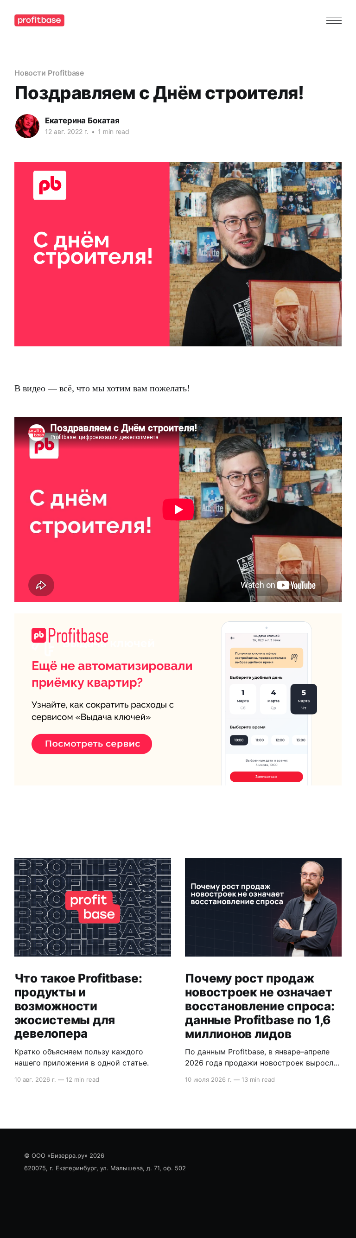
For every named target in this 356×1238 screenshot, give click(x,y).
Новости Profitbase (49, 72)
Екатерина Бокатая (82, 120)
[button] (334, 20)
